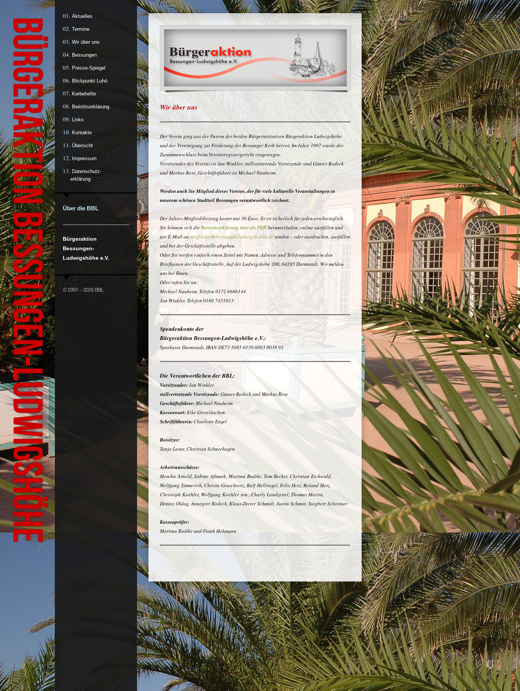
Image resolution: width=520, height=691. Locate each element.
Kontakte (82, 132)
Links (78, 119)
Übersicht (82, 145)
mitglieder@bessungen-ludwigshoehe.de (231, 236)
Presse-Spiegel (88, 68)
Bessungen (84, 55)
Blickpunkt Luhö (89, 81)
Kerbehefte (84, 94)
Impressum (84, 158)
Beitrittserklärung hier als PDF (234, 227)
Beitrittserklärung (90, 107)
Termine (80, 29)
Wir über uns (86, 42)
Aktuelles (82, 16)
